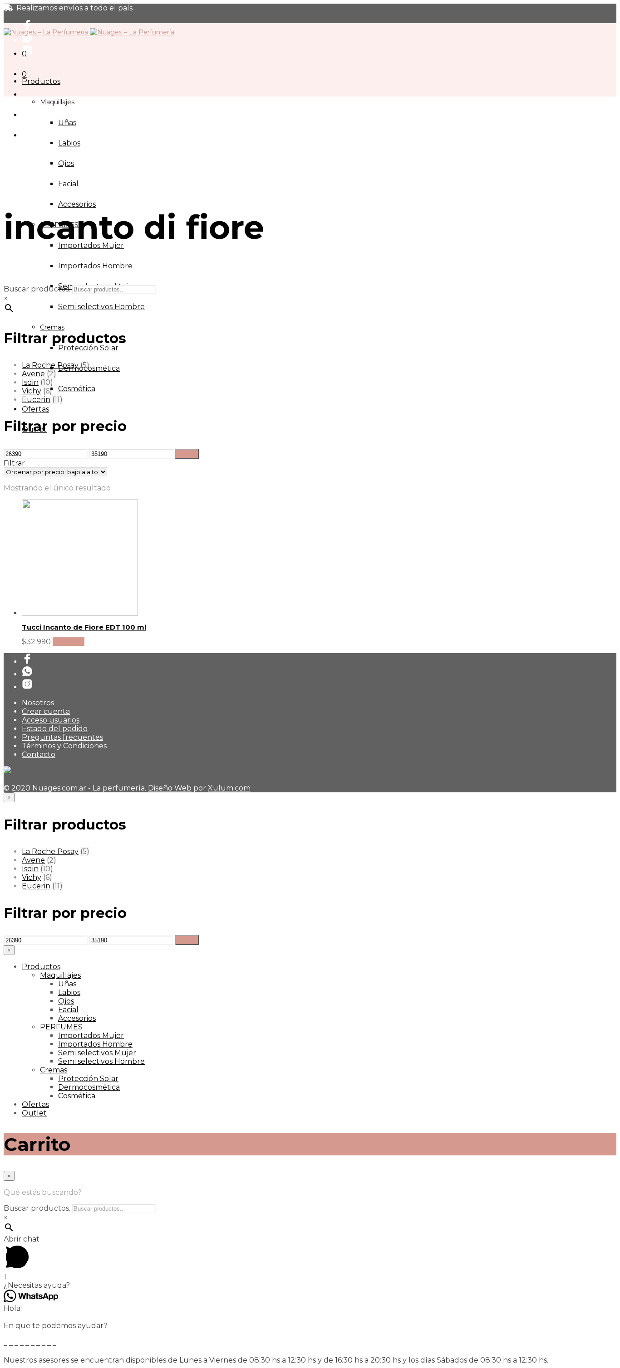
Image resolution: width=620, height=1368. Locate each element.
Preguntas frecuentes (62, 737)
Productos (41, 81)
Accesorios (77, 204)
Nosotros (38, 703)
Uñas (67, 122)
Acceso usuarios (50, 720)
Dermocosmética (89, 1087)
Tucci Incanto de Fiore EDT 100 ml (84, 627)
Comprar (68, 641)
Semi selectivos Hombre (101, 306)
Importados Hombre (95, 266)
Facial (68, 183)
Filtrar (187, 453)
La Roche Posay (50, 365)
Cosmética (76, 388)
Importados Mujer (91, 1035)
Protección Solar (88, 348)
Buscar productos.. (38, 289)
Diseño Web (170, 788)
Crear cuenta (46, 711)
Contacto (38, 754)
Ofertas (35, 409)
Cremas (52, 327)
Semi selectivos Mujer (97, 1052)
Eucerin (36, 399)
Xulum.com (229, 788)
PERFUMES (61, 1027)
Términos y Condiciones (64, 746)
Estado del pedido (55, 728)
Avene (33, 373)
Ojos (66, 163)
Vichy (31, 391)
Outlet (34, 1113)
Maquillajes (57, 102)
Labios (69, 143)
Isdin (30, 382)
